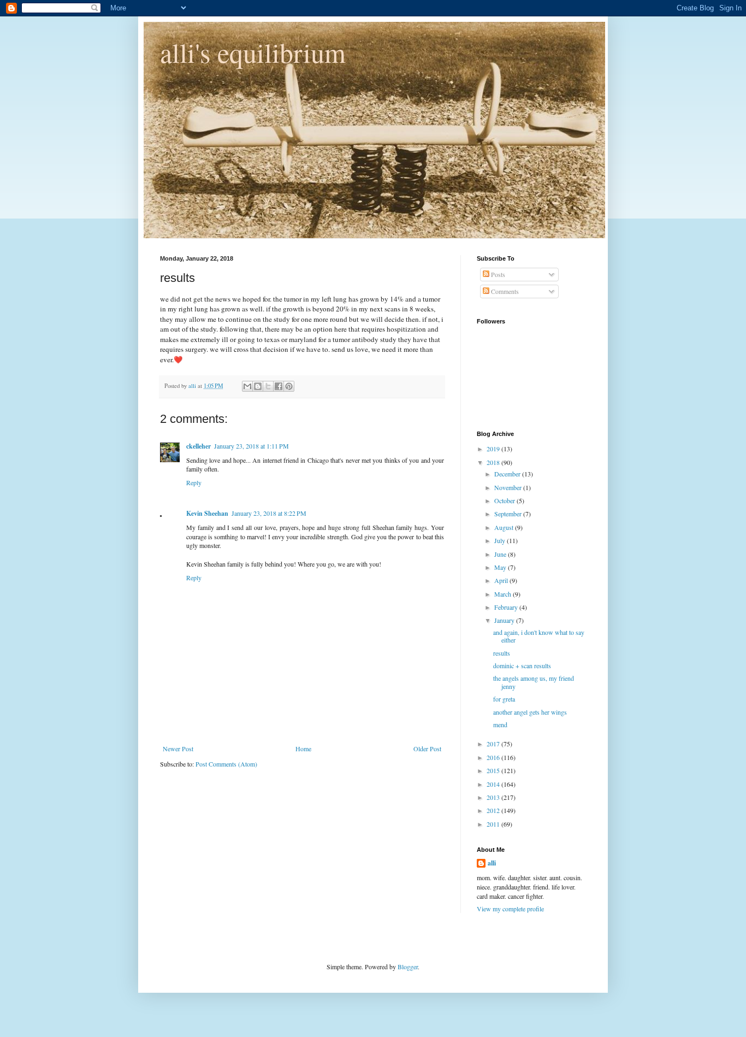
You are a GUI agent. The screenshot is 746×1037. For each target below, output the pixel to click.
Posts (497, 274)
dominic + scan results (522, 665)
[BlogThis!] (257, 386)
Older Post (427, 748)
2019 (494, 448)
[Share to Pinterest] (288, 386)
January (505, 620)
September (508, 513)
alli (492, 863)
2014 (494, 784)
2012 (494, 810)
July (500, 540)
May (501, 567)
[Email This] (247, 386)
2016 (494, 757)
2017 (494, 743)
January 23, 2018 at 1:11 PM (251, 445)
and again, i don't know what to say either (538, 636)
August (504, 527)
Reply (194, 482)
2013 (494, 797)
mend (500, 724)
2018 (494, 462)
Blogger (408, 966)
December (508, 473)
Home (303, 748)
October (505, 500)
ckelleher (198, 446)
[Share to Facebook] (278, 386)
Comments (504, 291)
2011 (494, 824)
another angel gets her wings (530, 712)
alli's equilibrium (253, 52)
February (506, 607)
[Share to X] (268, 386)
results (501, 653)
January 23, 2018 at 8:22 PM (269, 513)
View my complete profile (510, 908)
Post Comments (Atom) (226, 763)
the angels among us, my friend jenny (533, 682)
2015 (494, 770)
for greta (504, 698)
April (502, 580)
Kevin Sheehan (207, 513)
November (508, 487)
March (503, 594)
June (501, 554)
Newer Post (178, 748)
